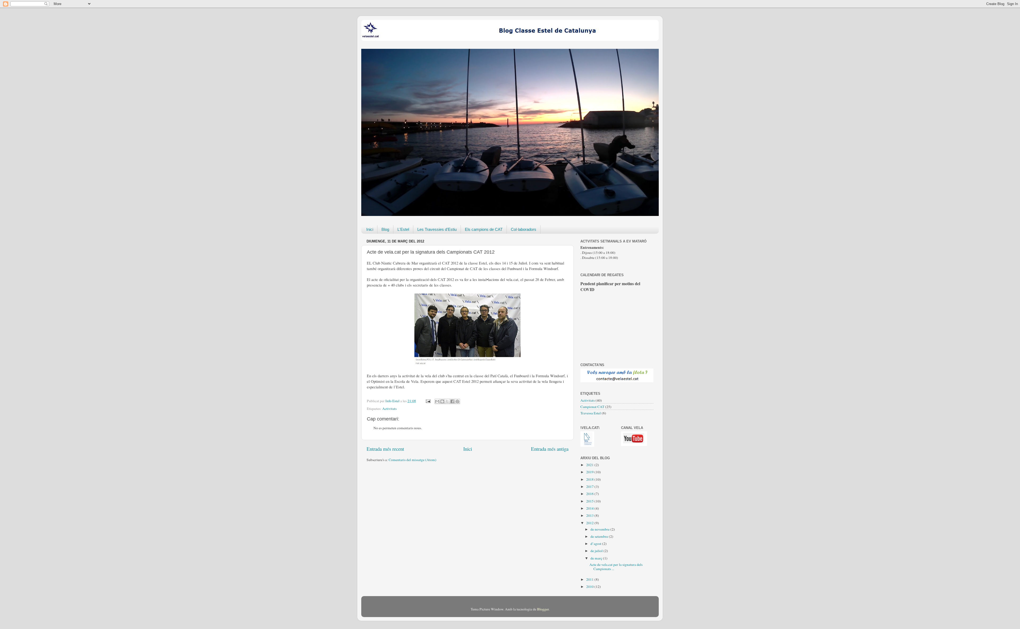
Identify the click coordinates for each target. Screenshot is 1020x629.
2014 (590, 508)
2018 (590, 479)
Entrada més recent (385, 448)
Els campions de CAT (484, 229)
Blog (385, 229)
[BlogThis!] (442, 401)
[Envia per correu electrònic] (437, 401)
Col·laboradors (523, 229)
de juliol (597, 550)
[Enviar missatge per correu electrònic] (427, 400)
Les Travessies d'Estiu (437, 229)
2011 (590, 579)
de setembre (599, 536)
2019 (590, 472)
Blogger (543, 609)
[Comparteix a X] (447, 401)
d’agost (596, 543)
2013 (590, 515)
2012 (590, 522)
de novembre (600, 529)
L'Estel (403, 229)
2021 (590, 464)
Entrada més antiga (549, 448)
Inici (369, 229)
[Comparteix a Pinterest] (457, 401)
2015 (590, 501)
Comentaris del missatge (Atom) (412, 459)
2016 (590, 493)
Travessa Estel (590, 413)
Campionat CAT (592, 406)
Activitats (389, 408)
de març (596, 558)
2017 (590, 486)
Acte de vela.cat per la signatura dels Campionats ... (616, 566)
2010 (590, 586)
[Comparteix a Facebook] (452, 401)
